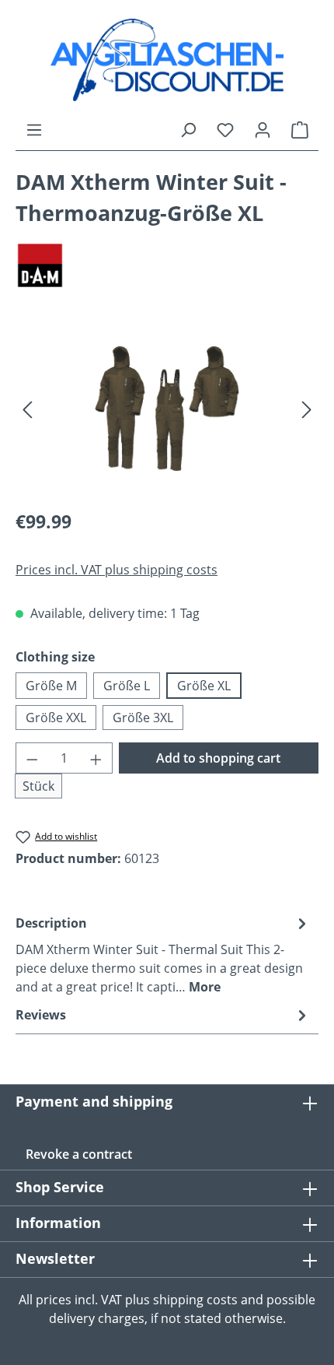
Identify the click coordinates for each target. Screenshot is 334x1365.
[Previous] (27, 408)
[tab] (163, 954)
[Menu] (34, 129)
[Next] (306, 408)
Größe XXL (56, 717)
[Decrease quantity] (32, 758)
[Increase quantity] (96, 758)
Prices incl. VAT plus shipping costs (116, 569)
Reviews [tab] (41, 1014)
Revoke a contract (79, 1154)
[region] (167, 408)
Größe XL (204, 685)
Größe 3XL (143, 717)
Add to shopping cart (218, 758)
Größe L (126, 685)
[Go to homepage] (167, 60)
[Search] (188, 129)
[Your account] (262, 129)
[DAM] (167, 265)
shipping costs (195, 1299)
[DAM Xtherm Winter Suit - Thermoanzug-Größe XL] (167, 408)
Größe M (51, 685)
